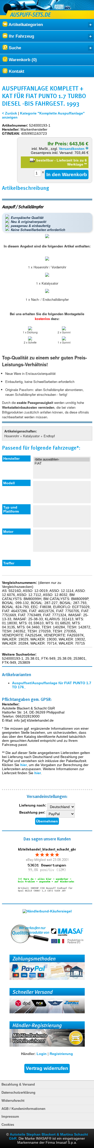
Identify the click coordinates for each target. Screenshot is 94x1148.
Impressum (10, 1116)
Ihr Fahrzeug (21, 36)
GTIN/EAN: (11, 133)
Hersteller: (11, 129)
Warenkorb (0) (22, 59)
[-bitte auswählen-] (62, 459)
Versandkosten (72, 149)
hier (23, 765)
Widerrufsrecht (13, 1101)
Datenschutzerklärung (18, 1092)
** (85, 164)
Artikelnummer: (15, 125)
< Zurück (9, 113)
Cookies (8, 1125)
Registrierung (61, 1054)
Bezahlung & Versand (18, 1084)
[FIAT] (62, 464)
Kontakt (16, 71)
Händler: (28, 1054)
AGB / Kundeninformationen (23, 1109)
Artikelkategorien (25, 24)
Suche (14, 47)
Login (42, 1054)
